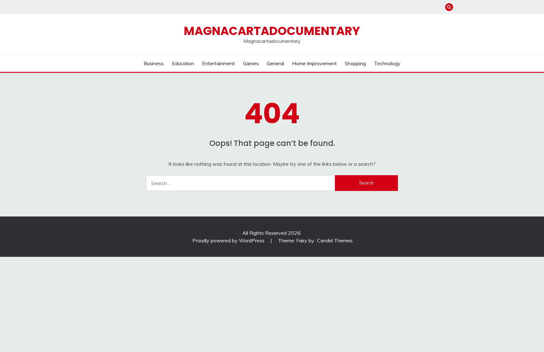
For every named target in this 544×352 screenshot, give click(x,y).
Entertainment (218, 63)
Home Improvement (314, 63)
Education (183, 63)
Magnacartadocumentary (272, 31)
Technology (387, 63)
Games (251, 63)
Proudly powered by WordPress (229, 240)
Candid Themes (335, 240)
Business (154, 63)
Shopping (355, 63)
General (275, 63)
